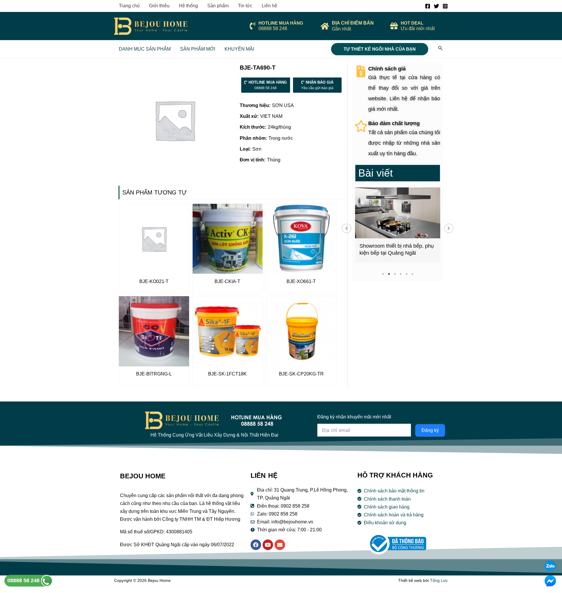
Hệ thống (188, 5)
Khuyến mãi (239, 48)
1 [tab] (383, 273)
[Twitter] (436, 6)
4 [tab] (400, 273)
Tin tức (245, 5)
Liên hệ (269, 5)
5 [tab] (406, 273)
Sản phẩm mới (197, 48)
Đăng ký (430, 430)
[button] (346, 228)
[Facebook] (427, 6)
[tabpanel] (397, 224)
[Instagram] (445, 6)
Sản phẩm (218, 5)
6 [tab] (412, 273)
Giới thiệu (159, 5)
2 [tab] (389, 273)
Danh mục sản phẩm (145, 48)
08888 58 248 (24, 580)
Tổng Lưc (439, 580)
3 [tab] (394, 273)
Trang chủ (129, 5)
